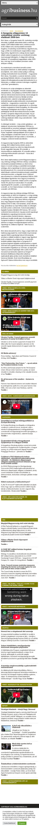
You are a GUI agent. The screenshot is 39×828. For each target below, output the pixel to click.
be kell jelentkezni (22, 265)
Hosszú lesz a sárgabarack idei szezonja (17, 631)
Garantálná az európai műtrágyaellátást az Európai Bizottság (17, 421)
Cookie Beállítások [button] (9, 823)
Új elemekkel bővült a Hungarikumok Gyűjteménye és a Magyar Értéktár (15, 441)
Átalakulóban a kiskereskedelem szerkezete (18, 764)
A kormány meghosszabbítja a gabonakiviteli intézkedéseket (18, 666)
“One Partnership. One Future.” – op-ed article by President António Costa (19, 364)
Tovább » (4, 348)
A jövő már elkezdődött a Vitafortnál (22, 726)
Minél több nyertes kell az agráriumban (22, 744)
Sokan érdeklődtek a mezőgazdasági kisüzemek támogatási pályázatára (15, 646)
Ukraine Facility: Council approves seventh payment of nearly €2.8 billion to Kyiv (18, 282)
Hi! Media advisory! (8, 353)
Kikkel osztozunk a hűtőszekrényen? (15, 482)
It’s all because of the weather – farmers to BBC (17, 380)
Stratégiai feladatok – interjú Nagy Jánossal (18, 709)
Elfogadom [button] (22, 823)
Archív (11, 31)
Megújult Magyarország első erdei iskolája (15, 275)
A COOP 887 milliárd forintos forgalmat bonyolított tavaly (16, 550)
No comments (19, 31)
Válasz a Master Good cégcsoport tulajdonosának (18, 278)
